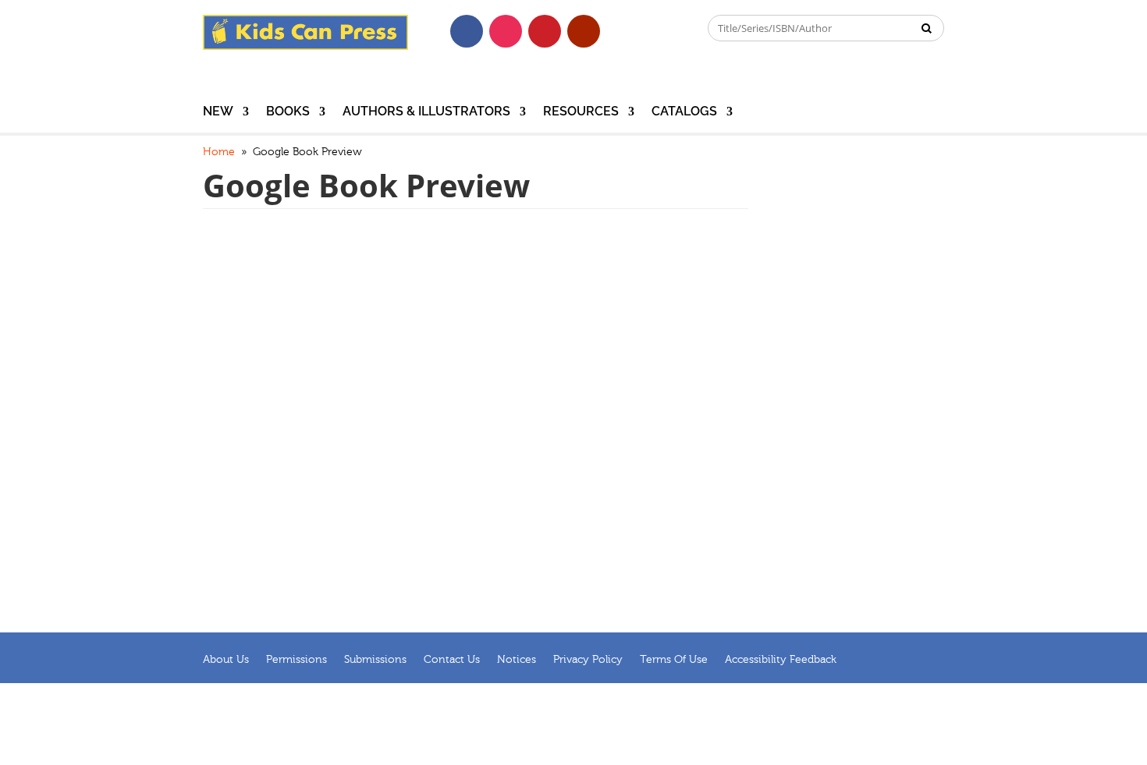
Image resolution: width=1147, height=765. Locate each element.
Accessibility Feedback (780, 659)
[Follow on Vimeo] (622, 31)
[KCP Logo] (305, 45)
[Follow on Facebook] (466, 31)
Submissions (375, 659)
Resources (581, 112)
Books (288, 112)
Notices (516, 659)
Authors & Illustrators (426, 112)
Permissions (296, 659)
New (218, 112)
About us (226, 659)
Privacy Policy (588, 659)
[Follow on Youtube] (583, 31)
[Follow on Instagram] (505, 31)
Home (219, 152)
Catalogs (684, 112)
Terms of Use (674, 659)
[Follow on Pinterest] (544, 31)
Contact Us (452, 659)
